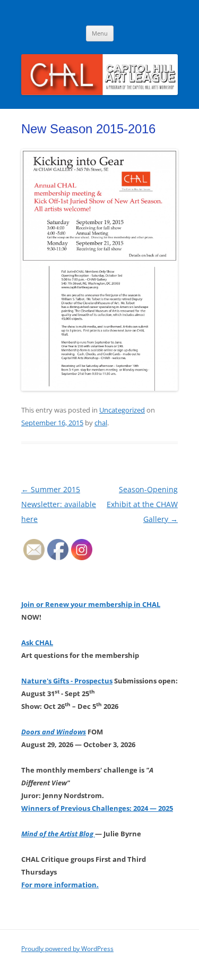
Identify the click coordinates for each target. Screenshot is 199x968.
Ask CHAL (37, 642)
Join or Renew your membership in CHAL (90, 604)
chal (100, 422)
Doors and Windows (53, 731)
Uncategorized (122, 410)
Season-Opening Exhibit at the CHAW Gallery (142, 504)
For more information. (60, 884)
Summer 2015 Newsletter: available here (58, 504)
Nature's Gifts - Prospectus (67, 681)
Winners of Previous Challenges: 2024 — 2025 (97, 808)
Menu (100, 33)
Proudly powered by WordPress (67, 948)
